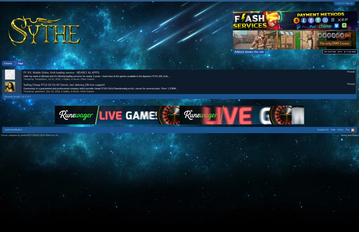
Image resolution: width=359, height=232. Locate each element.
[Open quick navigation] (354, 63)
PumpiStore (41, 79)
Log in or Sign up (344, 3)
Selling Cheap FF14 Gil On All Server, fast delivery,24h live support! (64, 84)
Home (340, 129)
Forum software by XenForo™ (30, 135)
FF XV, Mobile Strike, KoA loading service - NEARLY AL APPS (61, 72)
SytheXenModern (13, 129)
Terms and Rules (349, 135)
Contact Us (323, 129)
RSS (352, 130)
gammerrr (40, 91)
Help (333, 129)
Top (347, 129)
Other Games (88, 79)
